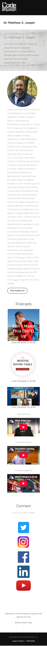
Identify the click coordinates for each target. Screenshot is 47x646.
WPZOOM (31, 641)
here (22, 257)
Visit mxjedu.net (17, 290)
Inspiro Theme (18, 641)
